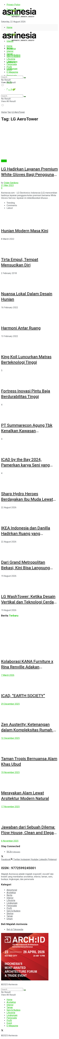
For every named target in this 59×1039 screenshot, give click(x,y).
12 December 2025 (10, 738)
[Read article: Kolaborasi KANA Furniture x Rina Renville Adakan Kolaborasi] (29, 637)
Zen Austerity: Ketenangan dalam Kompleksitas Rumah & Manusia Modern (28, 730)
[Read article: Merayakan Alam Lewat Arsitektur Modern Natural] (29, 780)
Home (9, 27)
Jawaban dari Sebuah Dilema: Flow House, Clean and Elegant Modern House (29, 833)
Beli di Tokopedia (15, 929)
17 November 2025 (10, 806)
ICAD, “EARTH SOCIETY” (23, 695)
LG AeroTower (18, 112)
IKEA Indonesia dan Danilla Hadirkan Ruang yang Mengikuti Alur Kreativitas (25, 533)
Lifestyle (11, 59)
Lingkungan (12, 68)
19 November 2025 (10, 772)
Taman (10, 54)
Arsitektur (11, 48)
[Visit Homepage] (19, 17)
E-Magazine (12, 72)
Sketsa (10, 913)
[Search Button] (25, 77)
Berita (4, 161)
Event (9, 69)
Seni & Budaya (13, 55)
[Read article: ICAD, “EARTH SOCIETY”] (29, 682)
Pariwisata (12, 64)
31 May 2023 (7, 185)
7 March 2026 (7, 675)
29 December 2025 (10, 704)
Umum (10, 918)
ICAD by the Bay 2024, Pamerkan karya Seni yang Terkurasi (25, 465)
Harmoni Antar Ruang (21, 328)
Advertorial (12, 890)
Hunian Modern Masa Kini (24, 230)
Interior (10, 51)
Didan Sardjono (11, 182)
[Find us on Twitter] (2, 26)
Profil (9, 67)
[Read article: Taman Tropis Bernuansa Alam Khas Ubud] (29, 745)
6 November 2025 (9, 841)
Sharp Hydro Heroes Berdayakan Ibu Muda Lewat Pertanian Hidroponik (27, 499)
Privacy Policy (13, 4)
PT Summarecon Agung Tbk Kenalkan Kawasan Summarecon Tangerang (26, 431)
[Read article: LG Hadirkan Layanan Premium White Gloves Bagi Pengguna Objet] (29, 142)
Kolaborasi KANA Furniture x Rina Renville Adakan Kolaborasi (27, 667)
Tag (9, 112)
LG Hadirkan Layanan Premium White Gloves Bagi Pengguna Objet (29, 174)
